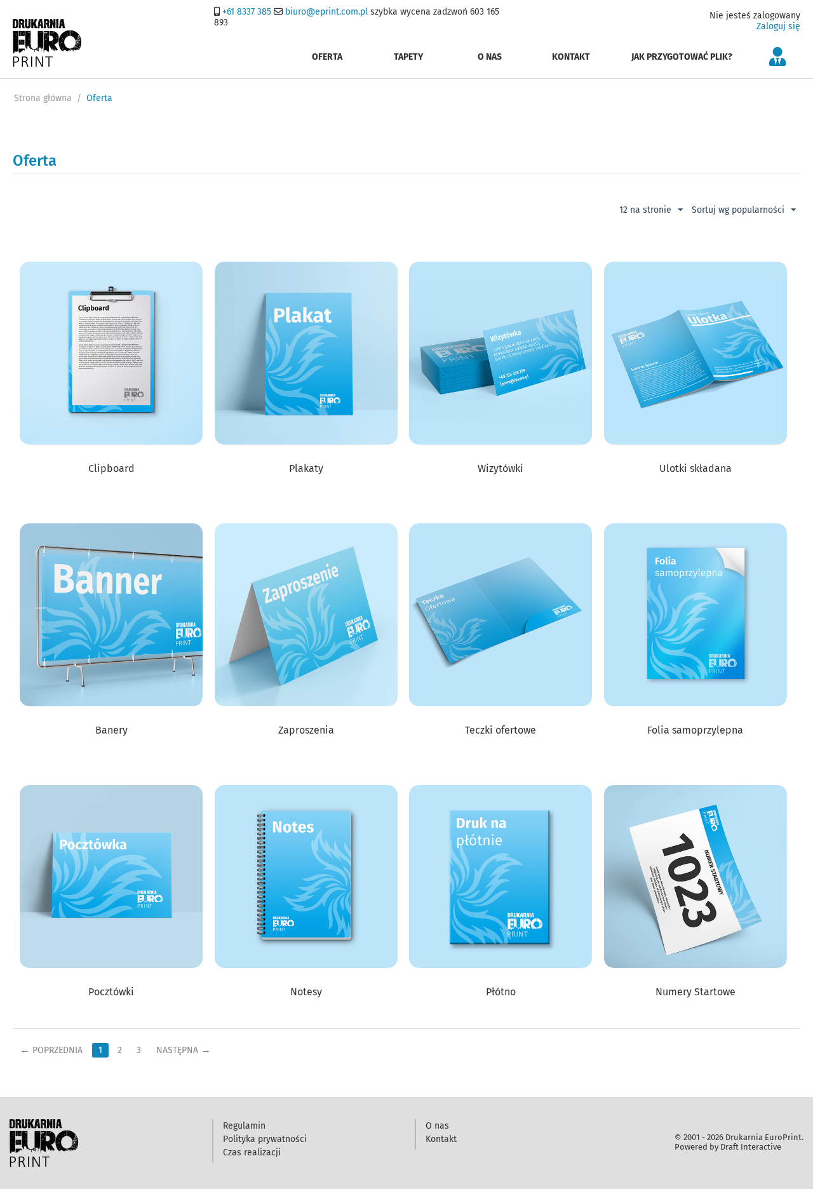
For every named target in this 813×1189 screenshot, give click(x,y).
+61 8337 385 (246, 11)
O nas (490, 56)
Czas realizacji (252, 1152)
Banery (111, 730)
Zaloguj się (778, 26)
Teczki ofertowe (500, 730)
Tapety (408, 56)
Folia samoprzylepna (695, 730)
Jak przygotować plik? (681, 56)
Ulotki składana (695, 468)
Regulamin (244, 1125)
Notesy (306, 992)
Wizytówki (500, 468)
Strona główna (43, 98)
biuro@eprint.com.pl (326, 11)
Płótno (501, 992)
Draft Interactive (750, 1147)
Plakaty (306, 468)
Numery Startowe (695, 992)
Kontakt (571, 56)
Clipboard (111, 468)
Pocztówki (111, 992)
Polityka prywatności (265, 1139)
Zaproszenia (306, 730)
